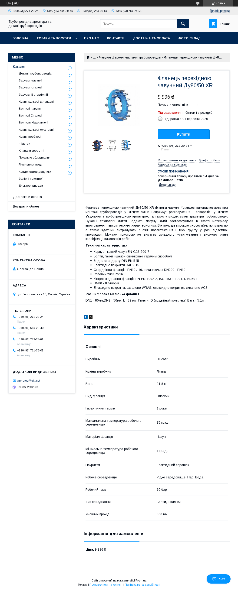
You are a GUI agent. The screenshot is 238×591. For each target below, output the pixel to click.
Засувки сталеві (30, 87)
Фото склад (189, 38)
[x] (91, 317)
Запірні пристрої (31, 178)
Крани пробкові (30, 136)
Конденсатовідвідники (35, 171)
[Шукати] (183, 23)
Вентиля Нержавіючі (33, 122)
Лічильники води (31, 164)
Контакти (116, 38)
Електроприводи (31, 185)
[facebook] (86, 317)
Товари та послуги (53, 38)
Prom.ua (141, 580)
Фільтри (24, 143)
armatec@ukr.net (28, 380)
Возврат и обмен (26, 206)
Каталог (19, 66)
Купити (183, 134)
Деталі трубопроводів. (35, 73)
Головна (20, 38)
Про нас (91, 38)
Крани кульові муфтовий (36, 129)
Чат (222, 579)
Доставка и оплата (27, 197)
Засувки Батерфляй (33, 94)
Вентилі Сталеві (30, 115)
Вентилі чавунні (30, 108)
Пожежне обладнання (34, 157)
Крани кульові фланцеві (36, 101)
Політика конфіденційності (142, 584)
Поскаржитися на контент (106, 584)
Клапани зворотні (31, 150)
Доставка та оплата (151, 38)
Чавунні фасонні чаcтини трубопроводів (130, 57)
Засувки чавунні (30, 80)
